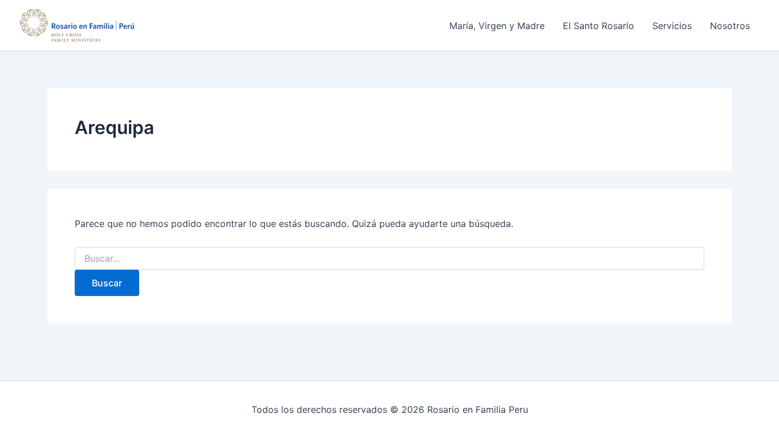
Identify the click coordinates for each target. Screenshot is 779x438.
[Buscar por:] (389, 258)
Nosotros (730, 25)
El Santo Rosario (598, 25)
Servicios (672, 25)
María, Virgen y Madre (497, 25)
